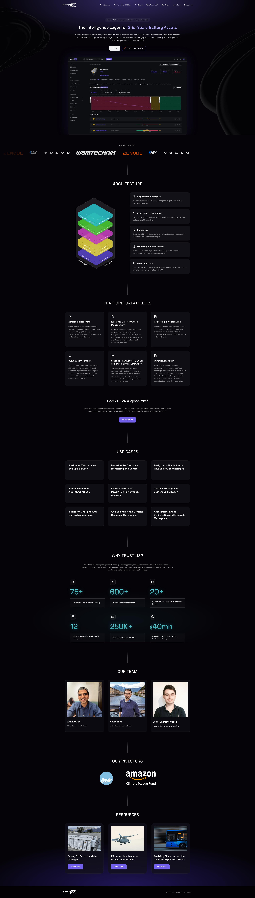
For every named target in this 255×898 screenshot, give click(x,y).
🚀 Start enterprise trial (133, 48)
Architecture (105, 5)
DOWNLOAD (75, 867)
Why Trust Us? (152, 5)
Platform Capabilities (122, 5)
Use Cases (138, 5)
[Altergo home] (69, 5)
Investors (176, 5)
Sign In (114, 48)
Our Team (165, 5)
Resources (188, 5)
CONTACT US (127, 420)
